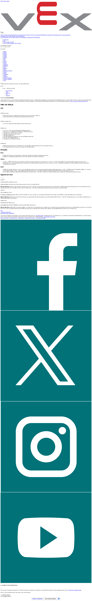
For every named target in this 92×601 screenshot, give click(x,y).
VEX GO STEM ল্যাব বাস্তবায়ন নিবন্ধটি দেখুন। (79, 101)
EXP (17, 37)
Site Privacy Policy (5, 218)
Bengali (5, 52)
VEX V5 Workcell (36, 35)
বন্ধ (1, 596)
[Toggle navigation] (1, 31)
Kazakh (5, 61)
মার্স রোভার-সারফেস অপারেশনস (8, 42)
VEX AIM (11, 35)
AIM (13, 37)
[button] (1, 210)
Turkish (4, 75)
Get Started (48, 35)
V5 (19, 37)
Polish (4, 69)
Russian (5, 71)
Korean (4, 62)
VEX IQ (16, 35)
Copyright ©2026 (39, 215)
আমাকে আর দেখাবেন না (6, 594)
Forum (63, 35)
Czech (4, 80)
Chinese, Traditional (7, 79)
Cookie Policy (21, 218)
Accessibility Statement (41, 218)
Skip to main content (5, 1)
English (4, 55)
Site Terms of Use (13, 218)
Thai (4, 59)
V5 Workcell (29, 37)
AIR (33, 37)
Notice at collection (37, 598)
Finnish (4, 73)
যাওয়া (4, 40)
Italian (4, 58)
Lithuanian (5, 64)
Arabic (4, 51)
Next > (10, 212)
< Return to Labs (4, 212)
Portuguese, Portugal (7, 70)
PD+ (61, 35)
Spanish (5, 56)
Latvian (4, 63)
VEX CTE (29, 35)
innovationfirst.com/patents (49, 216)
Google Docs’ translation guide (74, 590)
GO (11, 37)
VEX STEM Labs (55, 35)
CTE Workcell (23, 37)
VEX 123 (3, 35)
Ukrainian (5, 76)
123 (9, 37)
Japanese (5, 68)
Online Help (67, 35)
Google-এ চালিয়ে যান (7, 596)
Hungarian (5, 65)
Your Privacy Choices (50, 598)
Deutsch (5, 53)
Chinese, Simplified (7, 78)
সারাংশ (7, 91)
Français (5, 57)
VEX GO (7, 35)
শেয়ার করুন (8, 95)
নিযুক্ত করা (8, 93)
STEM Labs (5, 39)
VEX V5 (25, 35)
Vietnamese (5, 74)
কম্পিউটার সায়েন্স (43, 35)
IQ (15, 37)
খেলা (6, 94)
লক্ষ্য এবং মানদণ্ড (9, 90)
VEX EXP (20, 35)
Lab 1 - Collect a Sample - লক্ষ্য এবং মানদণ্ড (12, 43)
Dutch (4, 67)
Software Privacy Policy (30, 218)
